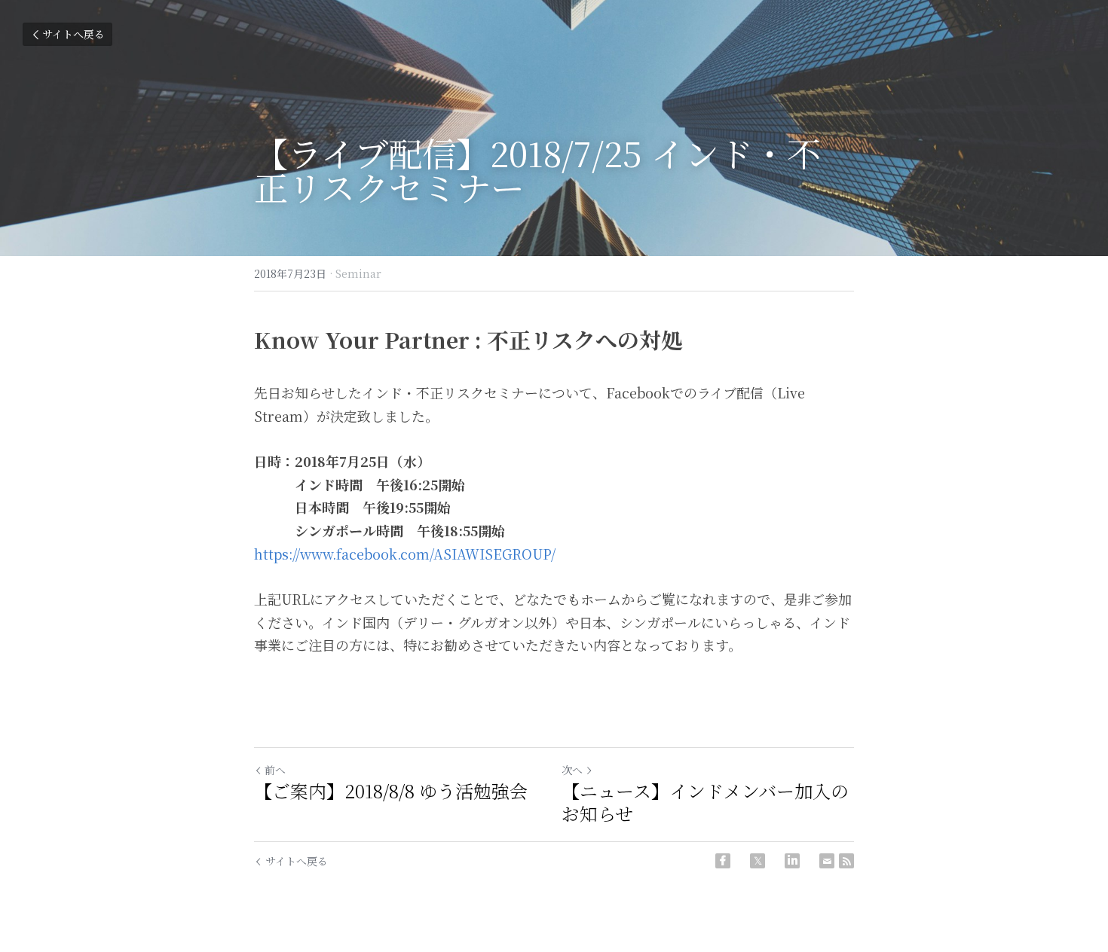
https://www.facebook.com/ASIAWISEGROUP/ (405, 553)
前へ (275, 769)
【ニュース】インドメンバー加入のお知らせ (705, 802)
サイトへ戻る (73, 33)
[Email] (826, 860)
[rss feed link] (846, 860)
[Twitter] (757, 860)
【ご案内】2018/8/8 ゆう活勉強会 (391, 791)
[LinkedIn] (792, 860)
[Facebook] (722, 860)
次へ (572, 769)
